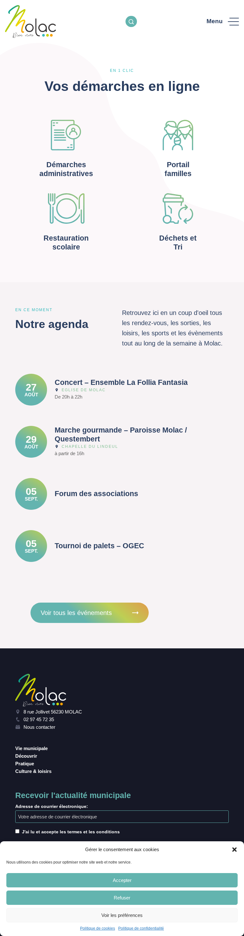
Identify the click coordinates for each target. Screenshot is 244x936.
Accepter (122, 880)
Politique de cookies (97, 928)
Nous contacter (39, 727)
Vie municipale (31, 748)
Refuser (122, 897)
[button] (234, 849)
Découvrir (26, 756)
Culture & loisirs (33, 771)
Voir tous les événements (76, 612)
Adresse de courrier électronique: (51, 806)
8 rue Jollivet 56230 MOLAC (53, 711)
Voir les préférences (122, 915)
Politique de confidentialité (141, 928)
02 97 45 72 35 (39, 719)
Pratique (24, 763)
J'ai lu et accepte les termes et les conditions (71, 831)
